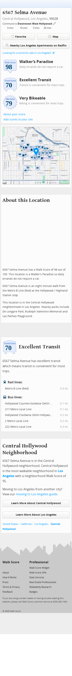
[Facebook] (10, 567)
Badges (33, 592)
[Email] (16, 567)
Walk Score (10, 562)
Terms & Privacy (11, 587)
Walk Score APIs (37, 572)
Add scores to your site (18, 119)
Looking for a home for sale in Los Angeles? (26, 52)
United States (10, 524)
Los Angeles (39, 19)
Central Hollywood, (16, 19)
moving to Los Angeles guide (36, 494)
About (5, 572)
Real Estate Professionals (42, 582)
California (26, 524)
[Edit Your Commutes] (54, 23)
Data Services (36, 577)
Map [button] (55, 36)
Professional (38, 562)
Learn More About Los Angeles (36, 514)
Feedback (7, 592)
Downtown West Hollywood (35, 23)
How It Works (9, 577)
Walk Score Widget (39, 568)
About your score (14, 114)
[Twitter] (4, 567)
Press (5, 582)
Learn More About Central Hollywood (36, 503)
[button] (36, 151)
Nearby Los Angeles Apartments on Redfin (38, 45)
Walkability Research (40, 587)
